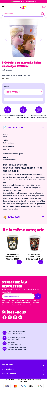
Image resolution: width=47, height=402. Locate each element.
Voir (19, 262)
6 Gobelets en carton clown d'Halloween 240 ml (34, 256)
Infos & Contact (9, 374)
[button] (6, 39)
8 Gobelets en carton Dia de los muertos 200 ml (12, 256)
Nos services (7, 364)
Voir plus (6, 78)
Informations (8, 369)
